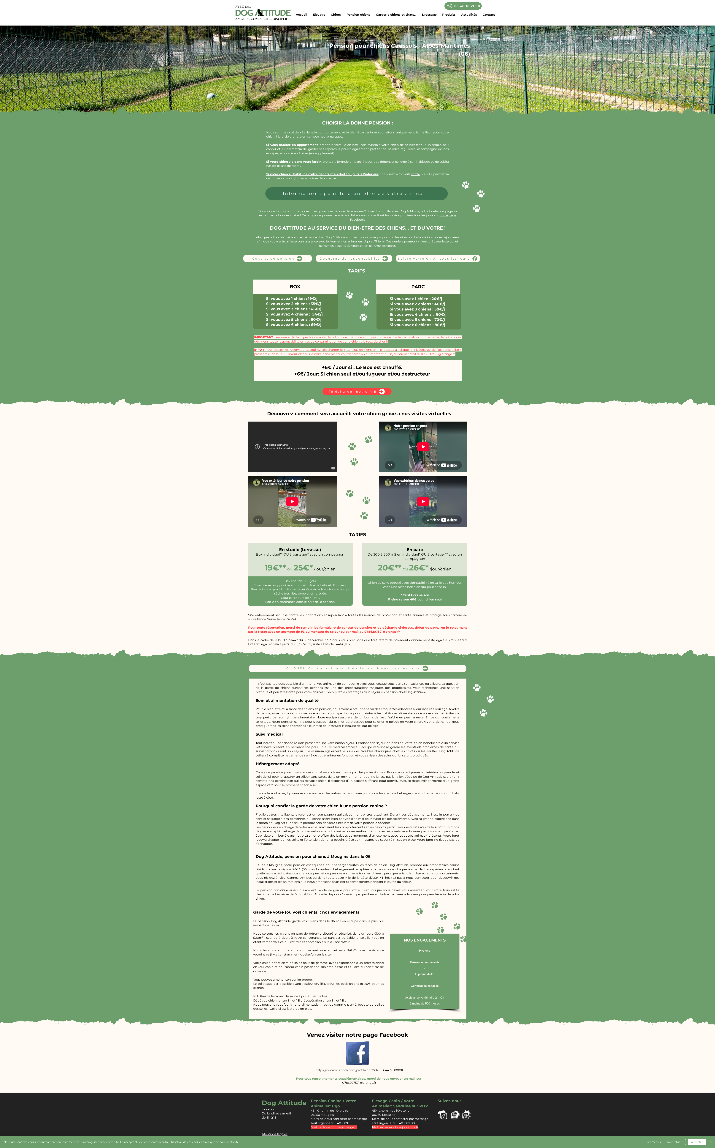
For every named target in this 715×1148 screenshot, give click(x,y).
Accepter (697, 1142)
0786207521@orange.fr (438, 354)
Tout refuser (675, 1142)
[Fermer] (710, 1142)
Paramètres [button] (653, 1142)
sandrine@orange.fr (342, 1127)
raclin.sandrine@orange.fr (399, 1127)
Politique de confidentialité (221, 1142)
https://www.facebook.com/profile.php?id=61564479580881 (359, 1070)
